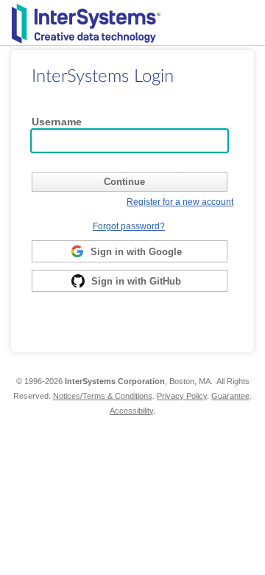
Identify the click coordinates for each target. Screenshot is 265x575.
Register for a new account (180, 201)
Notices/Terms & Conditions (102, 395)
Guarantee (230, 395)
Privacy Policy (182, 395)
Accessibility (131, 410)
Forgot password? (129, 226)
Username (57, 122)
